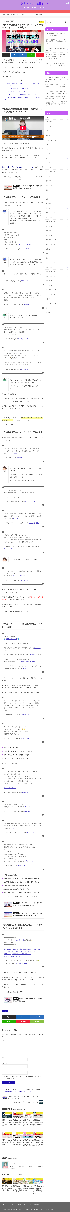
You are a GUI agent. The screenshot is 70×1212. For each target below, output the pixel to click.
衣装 (47, 258)
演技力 (5, 1011)
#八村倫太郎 (9, 951)
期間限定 (48, 203)
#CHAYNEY (7, 954)
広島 (47, 190)
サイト (4, 1070)
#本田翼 (32, 654)
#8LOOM (32, 951)
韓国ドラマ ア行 (51, 262)
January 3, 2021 (9, 549)
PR (35, 11)
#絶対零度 (14, 453)
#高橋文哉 (27, 949)
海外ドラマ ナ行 (51, 231)
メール (4, 1063)
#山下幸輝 (26, 951)
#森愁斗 (16, 951)
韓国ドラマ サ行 (51, 272)
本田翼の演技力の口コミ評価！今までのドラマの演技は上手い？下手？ (22, 84)
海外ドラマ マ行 (51, 240)
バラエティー (50, 162)
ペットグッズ (50, 167)
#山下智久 (37, 648)
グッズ (48, 144)
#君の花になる (19, 940)
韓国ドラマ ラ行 (51, 299)
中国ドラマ (49, 181)
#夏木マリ (28, 954)
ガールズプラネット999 (53, 140)
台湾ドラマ (49, 185)
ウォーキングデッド (51, 126)
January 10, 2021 (26, 369)
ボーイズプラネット (51, 172)
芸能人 (48, 253)
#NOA (20, 951)
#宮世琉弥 (34, 949)
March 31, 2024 (25, 714)
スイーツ (48, 153)
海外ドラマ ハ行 (51, 235)
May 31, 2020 (25, 249)
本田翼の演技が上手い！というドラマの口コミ (19, 91)
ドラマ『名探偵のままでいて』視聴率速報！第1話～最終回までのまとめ (56, 41)
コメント (5, 1040)
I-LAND (48, 117)
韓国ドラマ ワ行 (51, 303)
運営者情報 (36, 1204)
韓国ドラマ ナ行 (51, 281)
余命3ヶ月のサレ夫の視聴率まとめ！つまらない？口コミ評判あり (55, 64)
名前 (4, 1057)
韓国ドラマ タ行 (51, 276)
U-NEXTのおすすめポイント (24, 1204)
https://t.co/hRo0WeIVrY (11, 949)
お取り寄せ (49, 122)
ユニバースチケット (51, 176)
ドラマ (48, 158)
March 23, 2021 (27, 304)
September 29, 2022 (21, 963)
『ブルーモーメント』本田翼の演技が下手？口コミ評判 (21, 94)
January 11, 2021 (23, 339)
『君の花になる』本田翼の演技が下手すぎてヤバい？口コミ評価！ (22, 98)
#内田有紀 (21, 954)
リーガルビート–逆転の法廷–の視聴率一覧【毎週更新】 (55, 34)
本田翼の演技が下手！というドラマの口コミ (18, 88)
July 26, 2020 (25, 580)
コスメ (48, 149)
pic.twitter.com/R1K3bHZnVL (12, 956)
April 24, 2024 (26, 668)
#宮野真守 (15, 954)
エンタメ (48, 131)
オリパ (48, 135)
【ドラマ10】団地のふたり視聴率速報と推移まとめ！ (55, 49)
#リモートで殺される (20, 575)
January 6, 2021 (34, 523)
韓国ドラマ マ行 (51, 290)
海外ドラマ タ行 (51, 226)
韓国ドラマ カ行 (51, 267)
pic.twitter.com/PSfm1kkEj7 (26, 661)
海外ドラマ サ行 (51, 222)
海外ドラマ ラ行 (51, 244)
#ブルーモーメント (11, 639)
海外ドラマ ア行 (51, 212)
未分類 (48, 208)
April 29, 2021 (25, 281)
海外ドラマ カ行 (51, 217)
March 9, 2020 (21, 457)
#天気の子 (16, 518)
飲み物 (48, 312)
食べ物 (48, 308)
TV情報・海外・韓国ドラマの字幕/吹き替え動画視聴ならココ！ (27, 1209)
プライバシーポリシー (8, 1204)
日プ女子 (48, 194)
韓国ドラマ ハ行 (51, 285)
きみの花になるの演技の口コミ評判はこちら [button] (15, 992)
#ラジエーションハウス (26, 244)
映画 (47, 199)
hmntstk (12, 1164)
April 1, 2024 (25, 738)
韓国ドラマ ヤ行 (51, 294)
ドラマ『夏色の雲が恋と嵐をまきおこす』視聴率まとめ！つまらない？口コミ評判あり (55, 56)
